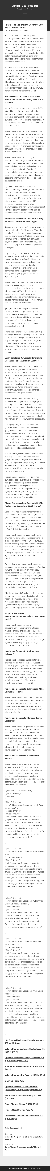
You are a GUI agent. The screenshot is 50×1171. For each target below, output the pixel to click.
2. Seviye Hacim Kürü (14, 1081)
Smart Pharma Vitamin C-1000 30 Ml (21, 1104)
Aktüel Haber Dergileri (25, 5)
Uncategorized (15, 1128)
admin (26, 30)
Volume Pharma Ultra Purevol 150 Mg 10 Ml (25, 1075)
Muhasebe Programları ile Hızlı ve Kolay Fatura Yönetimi (24, 1138)
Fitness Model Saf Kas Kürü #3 (19, 1110)
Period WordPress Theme (18, 1168)
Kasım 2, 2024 (13, 30)
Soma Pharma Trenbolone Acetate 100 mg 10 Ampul (23, 1148)
